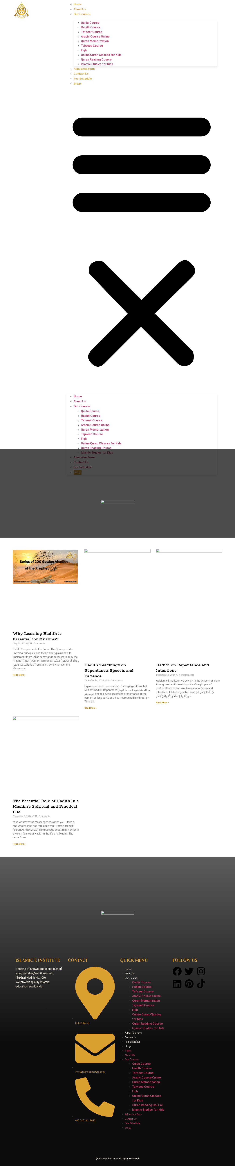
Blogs (78, 84)
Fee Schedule (83, 79)
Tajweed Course (92, 45)
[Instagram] (201, 971)
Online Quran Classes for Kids (101, 55)
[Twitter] (189, 971)
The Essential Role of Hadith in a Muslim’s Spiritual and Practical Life (46, 806)
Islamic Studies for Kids (97, 64)
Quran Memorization (95, 41)
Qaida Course (90, 22)
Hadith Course (90, 27)
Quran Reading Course (96, 59)
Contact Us (81, 74)
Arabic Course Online (95, 36)
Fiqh (84, 50)
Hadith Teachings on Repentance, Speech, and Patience (108, 671)
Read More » (19, 675)
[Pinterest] (189, 983)
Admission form (84, 69)
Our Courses (82, 14)
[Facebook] (177, 971)
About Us (80, 9)
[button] (141, 238)
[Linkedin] (177, 983)
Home (78, 4)
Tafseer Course (91, 32)
